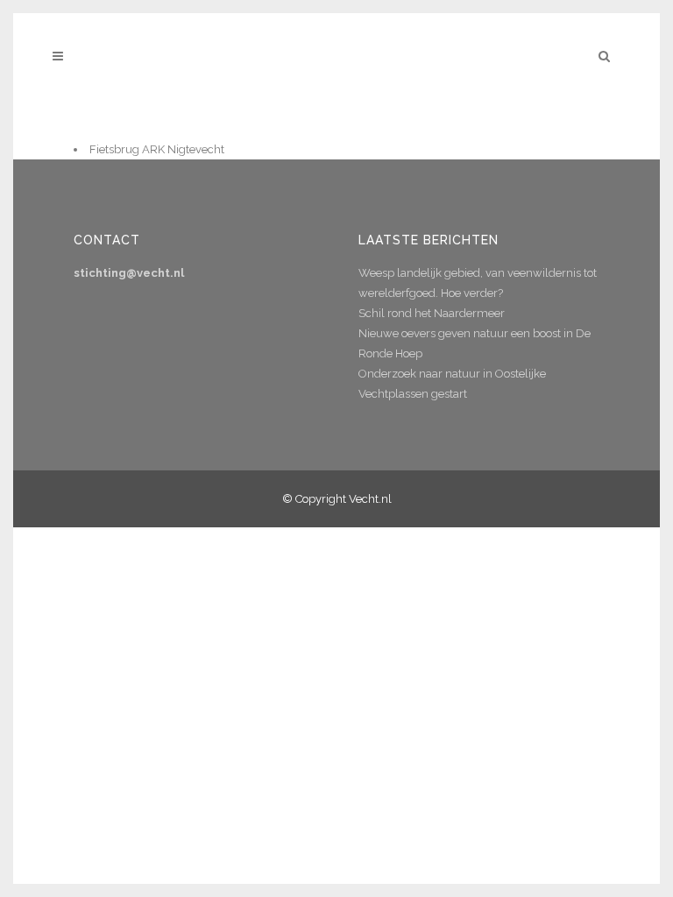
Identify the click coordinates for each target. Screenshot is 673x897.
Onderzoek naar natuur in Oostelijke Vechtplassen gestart (452, 383)
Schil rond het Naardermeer (431, 313)
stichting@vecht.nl (129, 272)
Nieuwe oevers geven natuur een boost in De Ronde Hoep (474, 343)
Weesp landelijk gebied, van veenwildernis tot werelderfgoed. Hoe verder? (477, 283)
